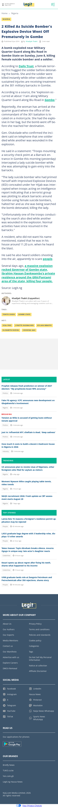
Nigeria (14, 13)
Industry (6, 451)
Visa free (7, 325)
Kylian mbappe (44, 325)
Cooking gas (29, 330)
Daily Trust (26, 66)
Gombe (50, 100)
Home (4, 13)
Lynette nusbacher (24, 325)
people (47, 259)
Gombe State (24, 314)
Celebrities (6, 556)
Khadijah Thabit (31, 41)
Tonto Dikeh (9, 314)
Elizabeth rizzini (11, 330)
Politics (5, 393)
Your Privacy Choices (32, 805)
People (5, 526)
